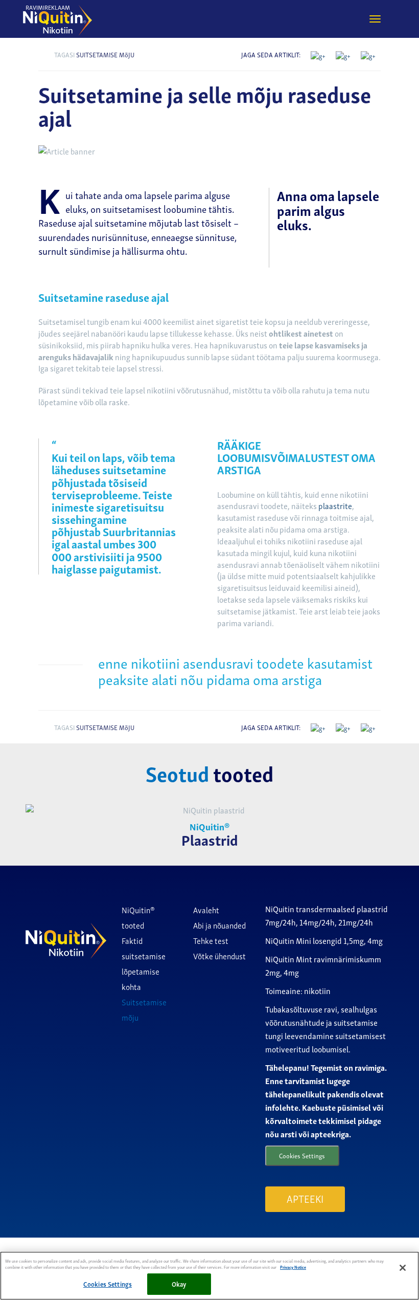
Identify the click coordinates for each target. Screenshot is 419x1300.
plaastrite (335, 505)
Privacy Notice (293, 1267)
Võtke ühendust (219, 955)
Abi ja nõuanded (219, 925)
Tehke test (210, 940)
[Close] (402, 1268)
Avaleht (206, 909)
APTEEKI (305, 1198)
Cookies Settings (302, 1155)
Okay (179, 1284)
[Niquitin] (66, 956)
